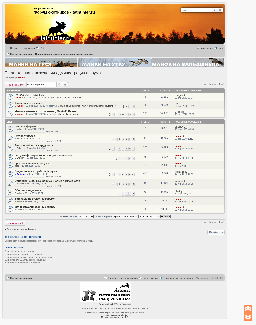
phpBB (108, 313)
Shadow (18, 129)
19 (130, 115)
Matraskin (179, 172)
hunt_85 (179, 95)
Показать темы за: (68, 216)
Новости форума (25, 126)
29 (126, 149)
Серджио (179, 112)
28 (123, 149)
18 (126, 115)
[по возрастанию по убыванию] (149, 216)
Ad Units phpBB (106, 304)
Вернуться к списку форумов (22, 229)
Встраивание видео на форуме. (35, 198)
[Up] (248, 309)
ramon (21, 77)
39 (123, 175)
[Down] (248, 317)
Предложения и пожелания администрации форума (53, 73)
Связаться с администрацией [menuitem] (122, 278)
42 (133, 175)
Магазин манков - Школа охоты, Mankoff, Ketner (45, 111)
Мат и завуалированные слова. (35, 206)
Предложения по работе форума (36, 171)
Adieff (17, 138)
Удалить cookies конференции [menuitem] (178, 278)
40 (126, 175)
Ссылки (14, 48)
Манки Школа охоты (68, 114)
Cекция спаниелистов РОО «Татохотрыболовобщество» (87, 106)
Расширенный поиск (220, 10)
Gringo (20, 148)
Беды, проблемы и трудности (34, 145)
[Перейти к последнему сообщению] (184, 95)
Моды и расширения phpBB (114, 317)
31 (133, 149)
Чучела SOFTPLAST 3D (29, 94)
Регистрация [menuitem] (206, 48)
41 (130, 175)
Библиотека (29, 48)
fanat (177, 103)
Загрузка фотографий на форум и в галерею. (44, 155)
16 (120, 115)
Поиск (214, 10)
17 (123, 115)
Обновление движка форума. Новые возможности (47, 180)
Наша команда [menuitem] (150, 278)
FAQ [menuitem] (42, 48)
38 (120, 175)
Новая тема (13, 84)
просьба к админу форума (32, 163)
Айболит (21, 174)
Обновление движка (28, 190)
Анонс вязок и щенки (28, 103)
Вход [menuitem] (220, 48)
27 (120, 149)
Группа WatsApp (25, 135)
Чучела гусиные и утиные (69, 97)
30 (130, 149)
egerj (17, 166)
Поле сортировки (104, 216)
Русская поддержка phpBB (114, 315)
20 (133, 115)
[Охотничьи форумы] (51, 22)
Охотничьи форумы (21, 278)
